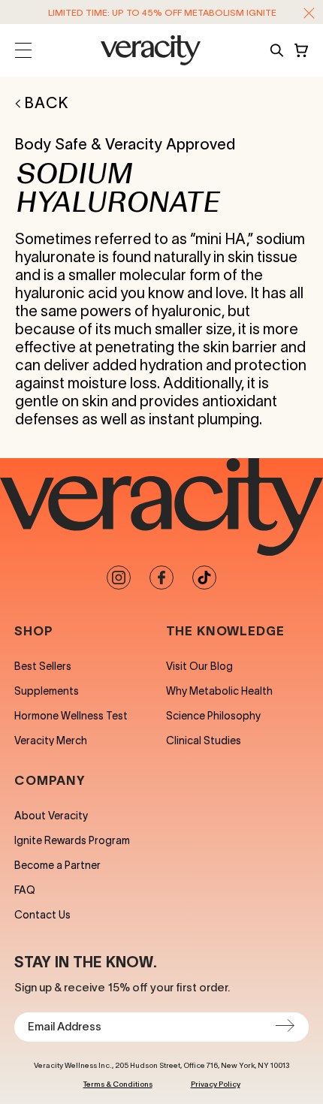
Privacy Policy (215, 1084)
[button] (309, 13)
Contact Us (42, 915)
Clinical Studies (203, 740)
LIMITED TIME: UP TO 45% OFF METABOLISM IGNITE (162, 12)
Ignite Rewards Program (72, 840)
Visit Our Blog (199, 666)
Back (46, 103)
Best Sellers (42, 666)
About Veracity (51, 816)
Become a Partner (57, 865)
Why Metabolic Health (219, 691)
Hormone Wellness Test (71, 716)
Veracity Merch (50, 740)
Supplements (46, 691)
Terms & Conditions (117, 1084)
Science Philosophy (213, 716)
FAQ (24, 890)
